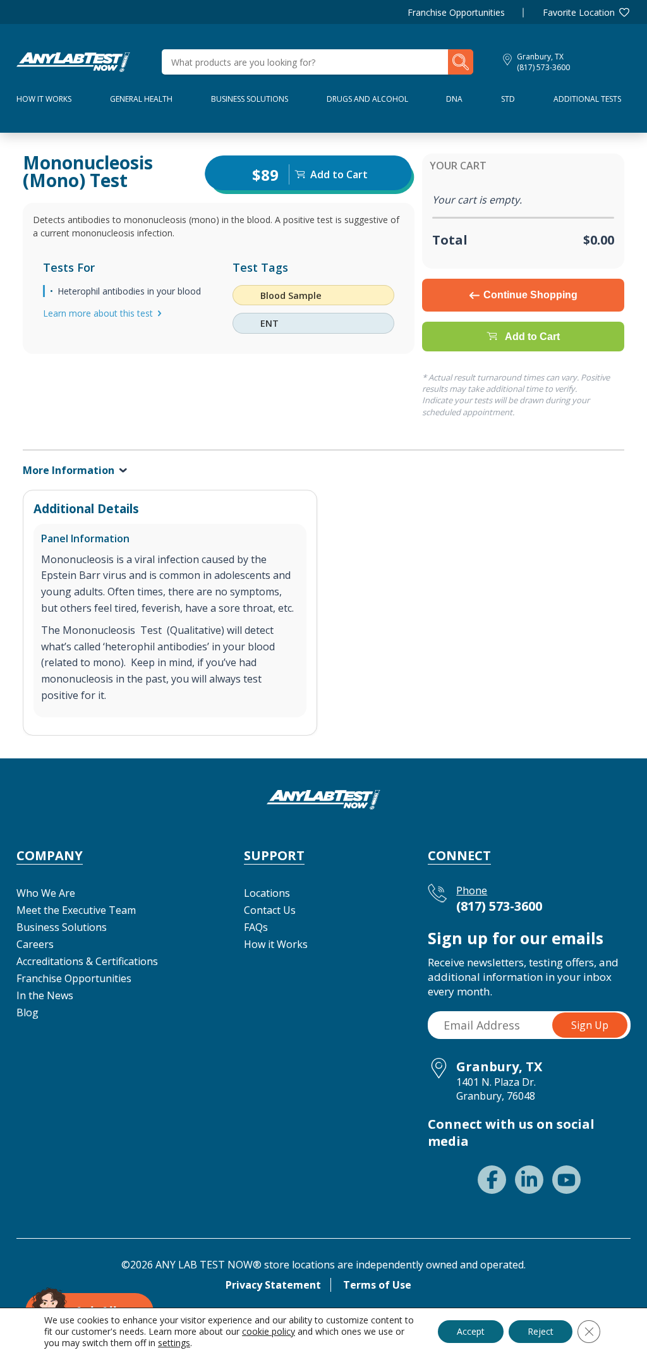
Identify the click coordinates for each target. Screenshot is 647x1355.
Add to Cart (532, 336)
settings (174, 1343)
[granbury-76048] (73, 61)
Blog (27, 1012)
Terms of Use (377, 1285)
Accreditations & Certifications (87, 961)
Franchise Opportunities (456, 12)
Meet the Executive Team (76, 910)
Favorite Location (579, 12)
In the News (44, 995)
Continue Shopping (530, 294)
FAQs (256, 927)
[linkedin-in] (529, 1179)
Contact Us (270, 910)
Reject (540, 1331)
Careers (35, 944)
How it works (43, 99)
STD (508, 99)
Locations (267, 893)
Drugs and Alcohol (367, 99)
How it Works (276, 944)
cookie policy (268, 1331)
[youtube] (566, 1179)
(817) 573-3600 (543, 67)
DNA (454, 99)
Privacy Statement (273, 1285)
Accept (471, 1331)
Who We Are (45, 893)
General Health (141, 99)
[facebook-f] (492, 1179)
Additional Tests (587, 99)
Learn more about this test (98, 313)
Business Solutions (249, 99)
